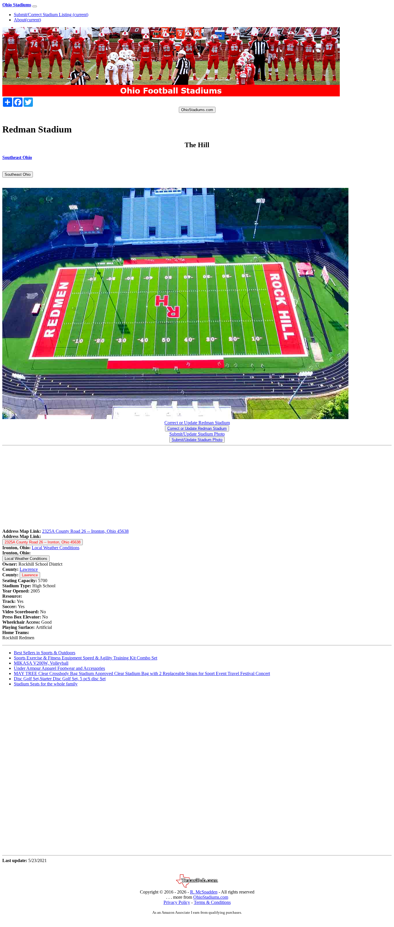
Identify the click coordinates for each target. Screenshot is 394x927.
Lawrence (29, 569)
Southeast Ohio (18, 174)
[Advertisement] (175, 488)
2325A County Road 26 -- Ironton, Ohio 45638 (85, 531)
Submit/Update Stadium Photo (197, 433)
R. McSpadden (203, 891)
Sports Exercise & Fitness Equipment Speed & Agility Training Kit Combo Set (85, 657)
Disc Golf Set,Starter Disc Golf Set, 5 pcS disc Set (60, 678)
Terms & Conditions (212, 902)
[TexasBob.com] (197, 886)
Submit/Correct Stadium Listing (51, 14)
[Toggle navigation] (34, 6)
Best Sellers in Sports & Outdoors (44, 652)
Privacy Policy (177, 902)
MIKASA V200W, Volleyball (41, 663)
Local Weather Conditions (55, 547)
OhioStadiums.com (197, 110)
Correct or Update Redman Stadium (197, 422)
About (27, 19)
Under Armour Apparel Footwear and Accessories (59, 668)
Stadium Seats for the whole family (46, 683)
